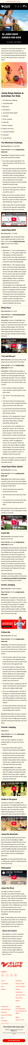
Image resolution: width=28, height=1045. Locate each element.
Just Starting (4, 983)
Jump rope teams (20, 986)
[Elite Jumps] (5, 6)
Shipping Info (4, 1006)
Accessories (19, 998)
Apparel (18, 1000)
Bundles (18, 989)
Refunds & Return (5, 1009)
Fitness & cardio (20, 983)
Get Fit (3, 981)
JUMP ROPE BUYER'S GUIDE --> (14, 1)
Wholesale (4, 1012)
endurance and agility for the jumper (15, 578)
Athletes (3, 989)
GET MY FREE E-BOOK (14, 1040)
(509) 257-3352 (20, 1020)
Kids (2, 986)
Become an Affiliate (6, 1015)
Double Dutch (19, 992)
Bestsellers (19, 981)
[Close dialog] (25, 1025)
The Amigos (4, 1020)
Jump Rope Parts (20, 995)
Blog (2, 1018)
